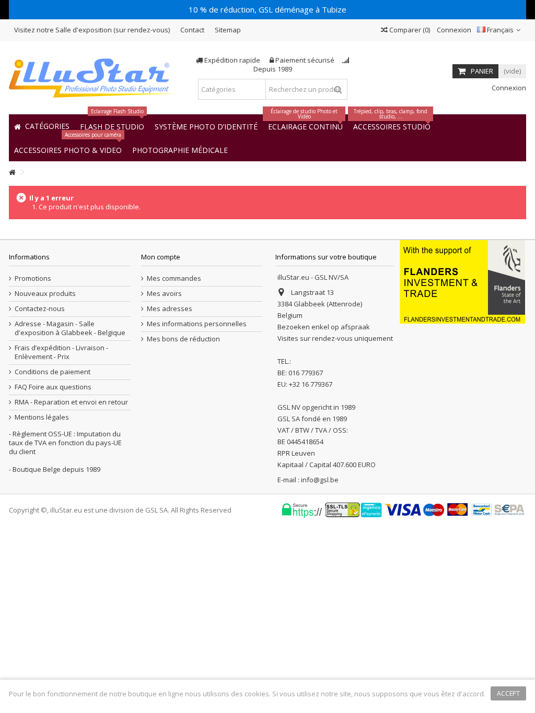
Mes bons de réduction (183, 339)
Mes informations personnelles (197, 323)
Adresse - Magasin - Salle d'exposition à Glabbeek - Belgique (70, 328)
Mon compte (160, 257)
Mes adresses (169, 308)
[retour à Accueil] (12, 172)
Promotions (33, 278)
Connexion (453, 29)
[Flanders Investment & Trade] (462, 281)
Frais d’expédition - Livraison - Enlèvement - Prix (61, 352)
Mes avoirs (164, 293)
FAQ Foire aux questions (53, 387)
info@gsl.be (320, 479)
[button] (180, 149)
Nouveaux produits (45, 293)
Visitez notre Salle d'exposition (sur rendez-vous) (92, 29)
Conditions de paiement (52, 371)
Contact (192, 29)
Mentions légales (42, 417)
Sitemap (228, 29)
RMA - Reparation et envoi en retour (71, 402)
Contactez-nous (40, 308)
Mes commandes (174, 278)
